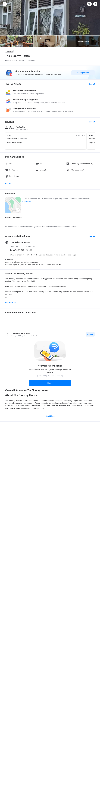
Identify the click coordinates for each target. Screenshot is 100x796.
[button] (13, 205)
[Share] (95, 4)
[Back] (5, 4)
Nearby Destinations (13, 217)
